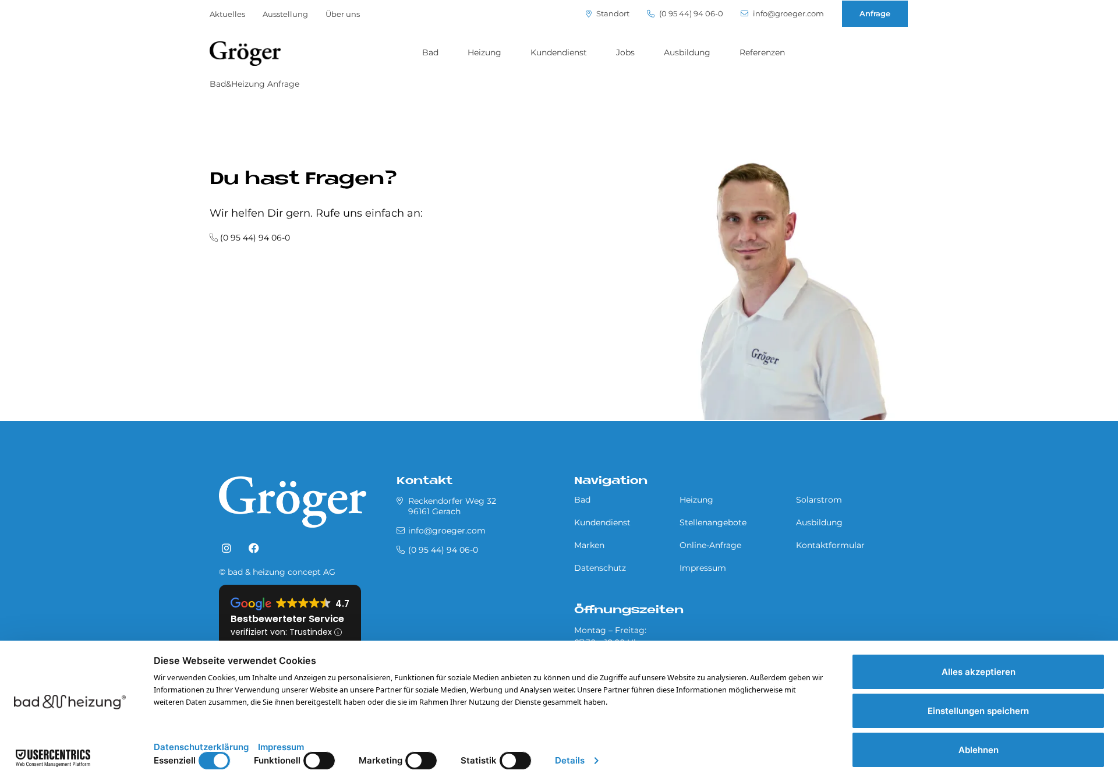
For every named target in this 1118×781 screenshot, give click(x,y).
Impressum (703, 568)
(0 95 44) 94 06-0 (690, 13)
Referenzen (762, 52)
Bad (430, 52)
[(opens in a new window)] (226, 548)
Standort (612, 13)
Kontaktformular (830, 545)
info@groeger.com (787, 13)
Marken (589, 545)
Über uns (343, 14)
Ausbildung (687, 52)
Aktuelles (227, 14)
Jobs (625, 52)
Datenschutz (600, 568)
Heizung (484, 52)
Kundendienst (558, 52)
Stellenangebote (713, 522)
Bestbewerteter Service (287, 618)
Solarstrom (819, 499)
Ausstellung (285, 14)
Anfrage (874, 13)
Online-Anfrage (710, 545)
